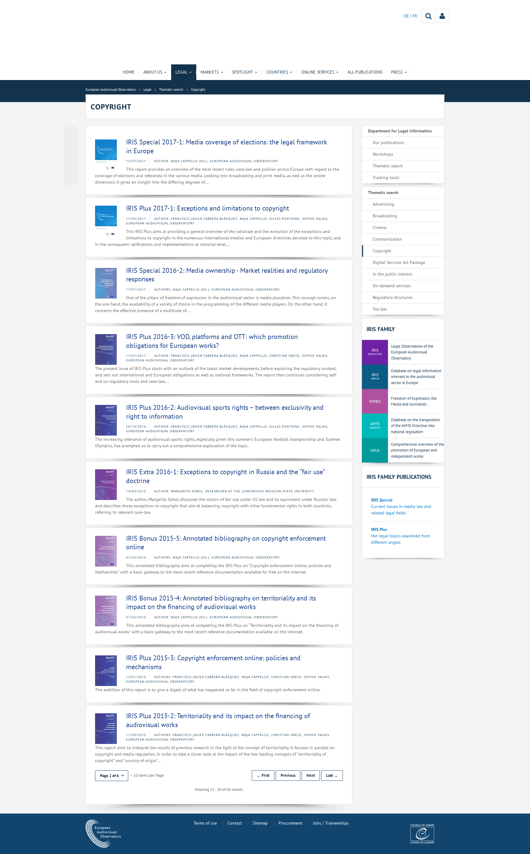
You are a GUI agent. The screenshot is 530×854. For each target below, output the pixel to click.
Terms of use (205, 823)
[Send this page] (70, 179)
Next (310, 775)
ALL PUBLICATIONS (365, 72)
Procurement (290, 823)
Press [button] (397, 72)
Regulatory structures (393, 297)
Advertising (383, 204)
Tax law (380, 309)
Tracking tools (386, 177)
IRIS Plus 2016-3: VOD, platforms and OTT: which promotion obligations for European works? (212, 341)
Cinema (379, 227)
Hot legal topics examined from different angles (400, 536)
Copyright (382, 251)
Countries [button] (277, 72)
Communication (387, 239)
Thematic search (388, 166)
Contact (235, 823)
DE (407, 16)
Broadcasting (385, 216)
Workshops (383, 154)
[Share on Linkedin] (70, 167)
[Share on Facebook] (70, 156)
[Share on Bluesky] (70, 132)
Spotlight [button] (242, 72)
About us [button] (152, 72)
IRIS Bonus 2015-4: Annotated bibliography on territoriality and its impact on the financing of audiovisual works (221, 602)
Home (129, 72)
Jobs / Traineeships (331, 823)
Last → (332, 775)
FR (415, 16)
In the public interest (392, 274)
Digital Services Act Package (399, 262)
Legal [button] (181, 72)
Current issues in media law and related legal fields (401, 506)
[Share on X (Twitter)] (70, 144)
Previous (288, 775)
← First (263, 775)
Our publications (388, 142)
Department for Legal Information (400, 131)
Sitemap (260, 823)
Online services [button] (317, 72)
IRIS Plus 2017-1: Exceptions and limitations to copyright (207, 208)
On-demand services (392, 285)
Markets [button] (210, 72)
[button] (111, 775)
